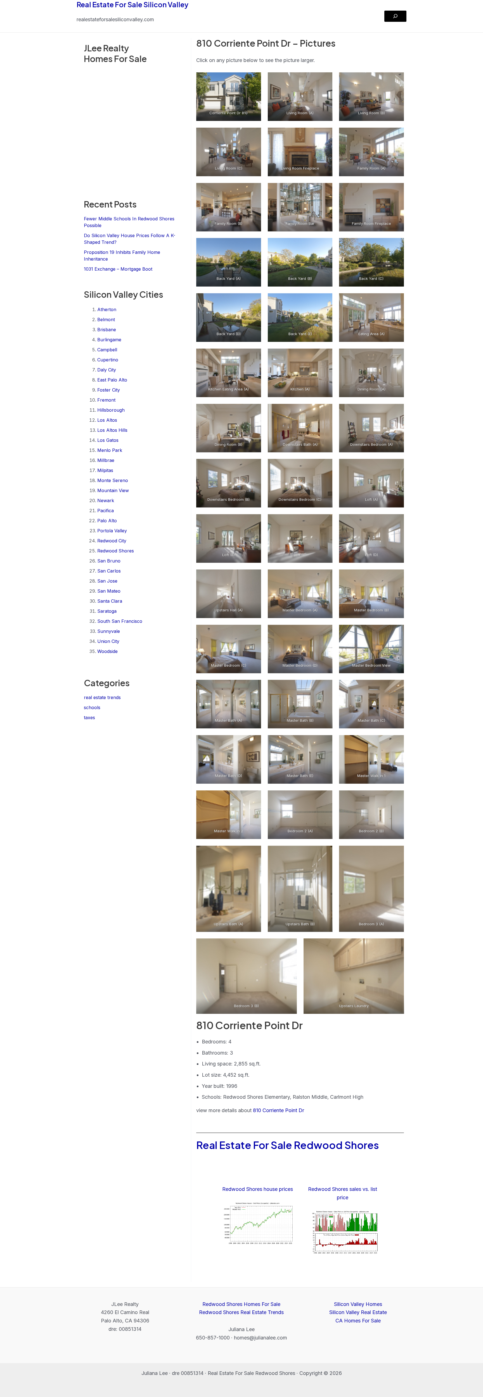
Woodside (107, 651)
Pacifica (105, 510)
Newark (105, 500)
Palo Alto (107, 520)
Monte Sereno (112, 480)
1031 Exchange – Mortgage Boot (118, 269)
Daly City (106, 370)
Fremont (106, 400)
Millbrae (105, 460)
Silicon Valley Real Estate (358, 1312)
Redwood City (111, 540)
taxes (89, 717)
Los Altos (107, 420)
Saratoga (107, 611)
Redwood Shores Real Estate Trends (241, 1312)
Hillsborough (111, 410)
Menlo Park (109, 450)
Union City (108, 641)
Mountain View (113, 490)
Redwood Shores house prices (257, 1189)
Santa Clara (109, 601)
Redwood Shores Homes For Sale (241, 1304)
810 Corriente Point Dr (278, 1110)
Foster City (108, 390)
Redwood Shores (115, 551)
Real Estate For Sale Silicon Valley (132, 4)
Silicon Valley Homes (358, 1304)
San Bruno (108, 561)
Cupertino (107, 360)
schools (92, 707)
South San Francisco (119, 621)
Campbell (107, 349)
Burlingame (109, 339)
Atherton (106, 309)
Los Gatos (108, 440)
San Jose (107, 581)
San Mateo (108, 591)
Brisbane (106, 329)
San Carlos (109, 571)
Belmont (106, 319)
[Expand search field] (395, 16)
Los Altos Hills (112, 430)
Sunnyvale (108, 631)
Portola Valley (112, 530)
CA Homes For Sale (358, 1321)
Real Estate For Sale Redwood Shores (287, 1145)
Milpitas (105, 470)
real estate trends (102, 697)
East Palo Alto (112, 380)
